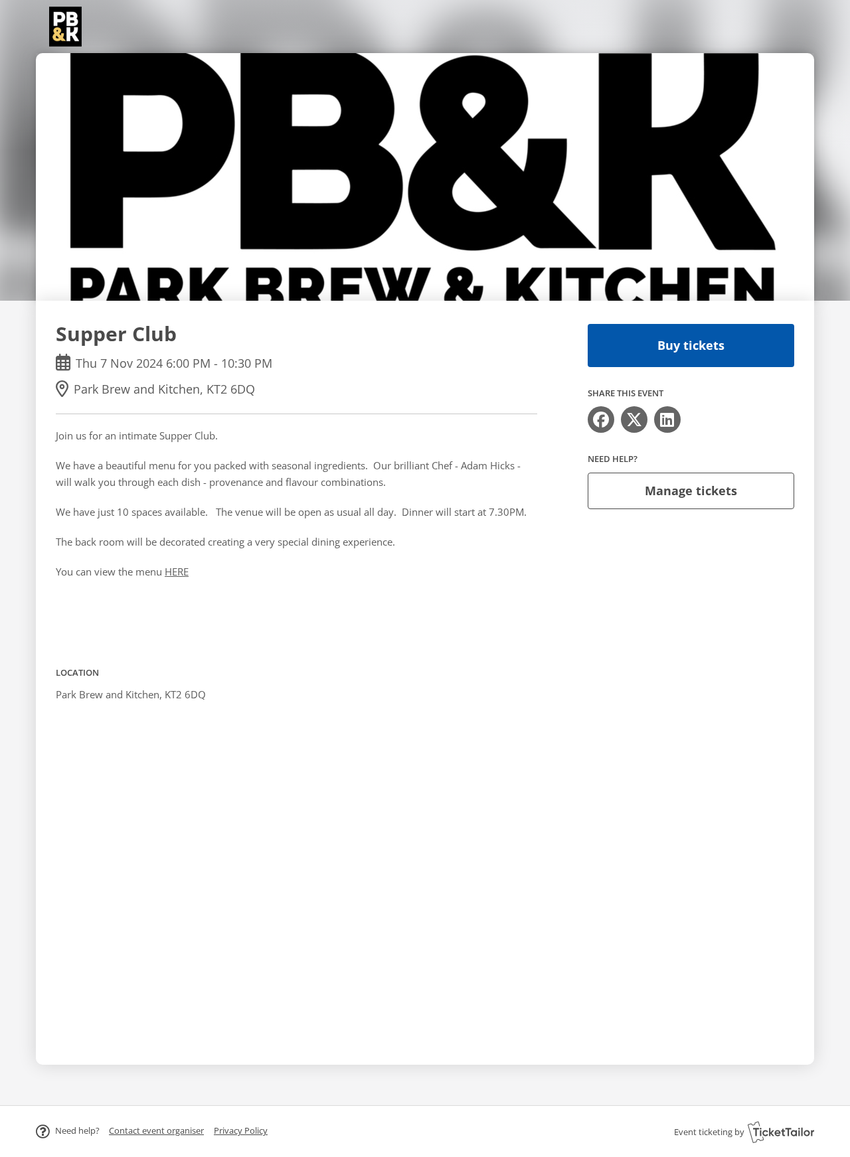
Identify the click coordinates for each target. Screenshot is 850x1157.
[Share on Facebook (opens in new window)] (601, 419)
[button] (156, 1130)
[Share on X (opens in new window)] (634, 419)
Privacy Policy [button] (241, 1130)
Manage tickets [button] (691, 491)
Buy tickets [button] (690, 345)
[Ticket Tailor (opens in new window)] (781, 1131)
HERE (177, 571)
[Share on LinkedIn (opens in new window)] (667, 419)
